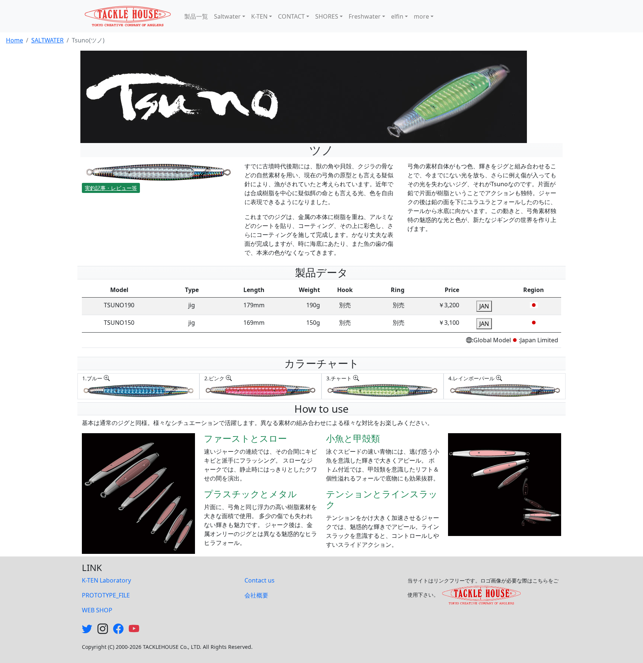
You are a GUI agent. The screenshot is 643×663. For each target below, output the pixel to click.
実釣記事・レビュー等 (111, 187)
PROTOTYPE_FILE (106, 595)
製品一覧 (196, 16)
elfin (397, 16)
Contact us (259, 580)
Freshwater (365, 16)
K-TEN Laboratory (106, 580)
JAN (484, 306)
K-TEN (259, 16)
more (421, 16)
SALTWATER (47, 40)
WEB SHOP (97, 610)
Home (14, 40)
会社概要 (256, 595)
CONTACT (291, 16)
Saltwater (227, 16)
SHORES (326, 16)
